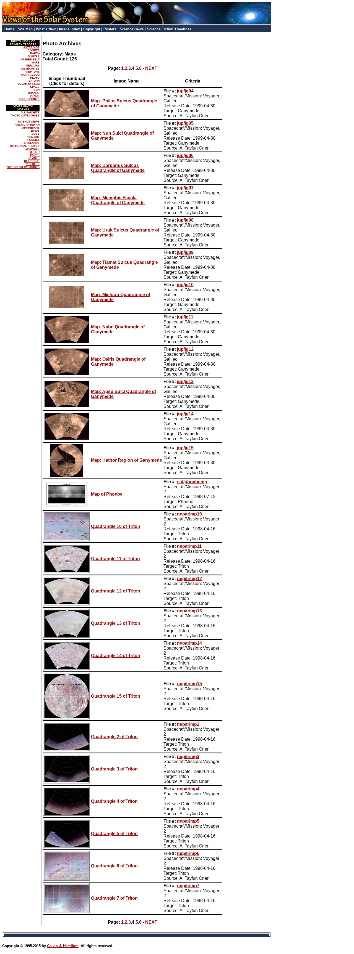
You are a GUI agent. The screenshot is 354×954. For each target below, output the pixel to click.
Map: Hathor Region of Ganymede (126, 460)
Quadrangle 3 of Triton (114, 769)
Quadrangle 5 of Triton (114, 833)
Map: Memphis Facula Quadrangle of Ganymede (118, 200)
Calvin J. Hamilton (63, 946)
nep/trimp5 (188, 821)
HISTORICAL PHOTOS (25, 145)
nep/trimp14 (189, 643)
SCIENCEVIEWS (29, 121)
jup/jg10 (185, 284)
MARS (36, 62)
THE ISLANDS (30, 142)
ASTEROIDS (31, 47)
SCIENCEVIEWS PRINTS (23, 167)
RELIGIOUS (32, 161)
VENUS (35, 95)
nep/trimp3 (188, 756)
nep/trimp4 (188, 788)
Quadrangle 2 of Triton (114, 736)
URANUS (34, 92)
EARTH (35, 53)
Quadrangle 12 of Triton (115, 591)
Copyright (91, 29)
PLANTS (34, 158)
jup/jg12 (185, 349)
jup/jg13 (185, 381)
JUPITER (34, 56)
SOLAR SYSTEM (28, 83)
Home (9, 29)
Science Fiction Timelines (169, 29)
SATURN (34, 80)
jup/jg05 (185, 123)
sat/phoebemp (192, 481)
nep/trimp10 (189, 514)
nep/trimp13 (189, 610)
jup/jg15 (185, 447)
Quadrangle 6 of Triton (114, 865)
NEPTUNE (33, 71)
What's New (46, 29)
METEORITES (30, 68)
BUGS (36, 133)
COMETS (34, 50)
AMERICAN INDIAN (27, 124)
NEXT (151, 68)
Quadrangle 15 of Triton (115, 696)
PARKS (35, 154)
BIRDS (35, 130)
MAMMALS (32, 148)
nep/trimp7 (188, 885)
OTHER (35, 151)
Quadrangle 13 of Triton (115, 623)
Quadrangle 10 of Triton (115, 526)
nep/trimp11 (189, 546)
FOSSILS (33, 139)
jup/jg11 (185, 317)
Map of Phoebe (107, 494)
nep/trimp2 (188, 724)
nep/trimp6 (188, 853)
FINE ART (33, 136)
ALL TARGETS (30, 112)
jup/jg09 (185, 252)
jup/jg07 (185, 187)
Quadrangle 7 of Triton (114, 898)
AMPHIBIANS (31, 127)
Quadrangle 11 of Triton (115, 558)
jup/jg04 (185, 91)
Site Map (25, 29)
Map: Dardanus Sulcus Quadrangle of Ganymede (118, 168)
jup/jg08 (185, 220)
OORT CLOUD (30, 74)
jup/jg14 (185, 413)
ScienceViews (132, 29)
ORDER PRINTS (29, 98)
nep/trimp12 (189, 578)
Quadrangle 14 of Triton (115, 655)
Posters (109, 29)
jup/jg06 (185, 155)
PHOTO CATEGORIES (25, 115)
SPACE (35, 86)
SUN (37, 89)
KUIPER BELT (30, 59)
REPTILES (33, 164)
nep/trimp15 (189, 683)
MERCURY (33, 65)
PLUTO (35, 77)
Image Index (69, 29)
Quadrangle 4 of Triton (114, 801)
